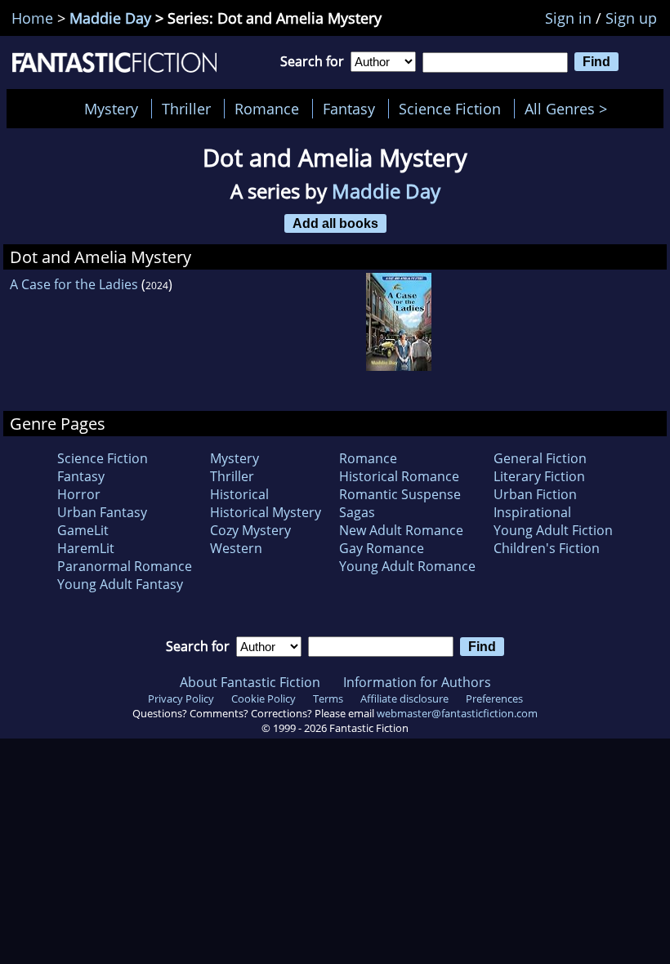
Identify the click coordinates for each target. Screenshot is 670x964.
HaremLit (85, 548)
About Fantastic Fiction (250, 682)
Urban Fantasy (102, 512)
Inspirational (532, 512)
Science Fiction (450, 108)
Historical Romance (399, 476)
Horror (78, 494)
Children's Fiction (547, 548)
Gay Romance (381, 548)
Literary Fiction (539, 476)
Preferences (494, 698)
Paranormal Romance (124, 566)
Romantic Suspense (400, 494)
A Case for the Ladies (74, 284)
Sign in (568, 18)
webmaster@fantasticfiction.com (457, 713)
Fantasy (349, 108)
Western (236, 548)
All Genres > (570, 108)
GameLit (83, 530)
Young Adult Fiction (553, 530)
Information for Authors (417, 682)
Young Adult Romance (407, 566)
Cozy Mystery (250, 530)
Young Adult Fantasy (120, 584)
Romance (266, 108)
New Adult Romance (401, 530)
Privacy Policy (181, 698)
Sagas (357, 512)
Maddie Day (110, 18)
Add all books (335, 223)
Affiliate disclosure (404, 698)
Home (32, 18)
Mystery (111, 108)
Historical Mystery (265, 512)
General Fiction (540, 458)
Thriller (186, 108)
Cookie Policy (263, 698)
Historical (239, 494)
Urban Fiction (535, 494)
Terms (328, 698)
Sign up (631, 18)
